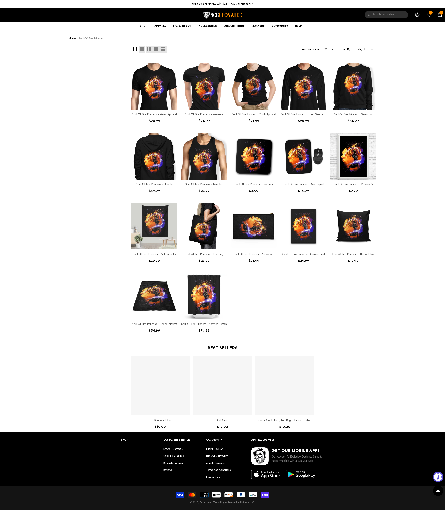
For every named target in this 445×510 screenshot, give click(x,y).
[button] (439, 14)
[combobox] (390, 14)
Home (72, 39)
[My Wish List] (429, 14)
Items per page (310, 49)
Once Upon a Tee (208, 502)
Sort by (346, 49)
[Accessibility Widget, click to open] (438, 477)
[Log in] (417, 14)
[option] (160, 392)
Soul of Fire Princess (91, 39)
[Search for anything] (369, 14)
